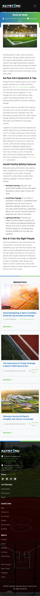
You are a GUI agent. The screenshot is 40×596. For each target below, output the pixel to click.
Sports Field (5, 569)
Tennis (3, 577)
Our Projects (5, 516)
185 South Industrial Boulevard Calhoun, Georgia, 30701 (11, 469)
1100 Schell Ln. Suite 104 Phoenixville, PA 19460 (9, 460)
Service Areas (6, 525)
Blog (2, 508)
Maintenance (5, 493)
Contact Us (5, 512)
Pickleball (4, 573)
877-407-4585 (11, 474)
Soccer (3, 544)
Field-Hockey (5, 556)
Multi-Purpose (6, 564)
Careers (3, 520)
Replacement (5, 489)
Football (4, 539)
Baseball (4, 548)
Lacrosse (4, 552)
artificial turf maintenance (20, 87)
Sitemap (4, 529)
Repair (3, 497)
